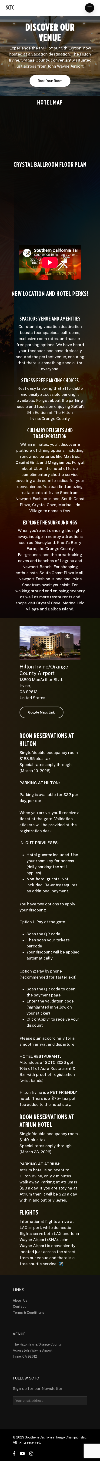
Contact (19, 1306)
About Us (20, 1300)
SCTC (10, 8)
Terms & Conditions (28, 1312)
